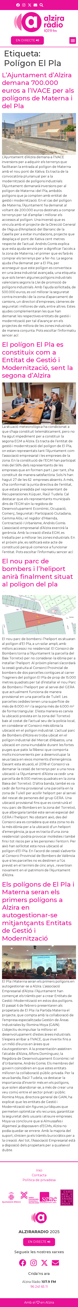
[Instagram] (23, 4)
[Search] (41, 4)
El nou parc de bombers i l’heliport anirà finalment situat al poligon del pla (37, 572)
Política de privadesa (39, 1180)
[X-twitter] (29, 4)
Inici (39, 1170)
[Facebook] (17, 4)
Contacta (39, 1175)
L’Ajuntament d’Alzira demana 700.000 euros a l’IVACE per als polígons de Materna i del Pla (38, 90)
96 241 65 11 (39, 1287)
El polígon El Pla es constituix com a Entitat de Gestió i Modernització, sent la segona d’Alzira (37, 360)
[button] (72, 40)
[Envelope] (35, 4)
